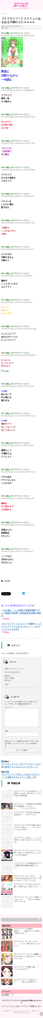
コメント (8, 707)
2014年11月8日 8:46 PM (12, 672)
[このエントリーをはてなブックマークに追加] (23, 593)
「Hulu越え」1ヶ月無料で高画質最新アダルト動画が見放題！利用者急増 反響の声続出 (21, 613)
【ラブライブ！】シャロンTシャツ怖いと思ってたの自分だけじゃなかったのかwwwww (27, 853)
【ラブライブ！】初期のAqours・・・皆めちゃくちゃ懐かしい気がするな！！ (28, 931)
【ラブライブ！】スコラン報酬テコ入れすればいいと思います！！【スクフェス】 (27, 956)
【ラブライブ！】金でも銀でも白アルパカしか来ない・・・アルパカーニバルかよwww (27, 827)
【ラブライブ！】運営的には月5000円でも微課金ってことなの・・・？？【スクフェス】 (28, 806)
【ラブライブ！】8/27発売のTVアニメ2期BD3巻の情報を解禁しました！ (28, 865)
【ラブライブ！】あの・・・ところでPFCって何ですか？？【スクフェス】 (27, 840)
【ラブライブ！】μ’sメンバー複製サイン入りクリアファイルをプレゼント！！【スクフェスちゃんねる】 (21, 626)
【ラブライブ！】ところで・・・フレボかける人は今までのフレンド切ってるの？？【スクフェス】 (27, 878)
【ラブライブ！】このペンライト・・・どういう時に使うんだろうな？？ (27, 943)
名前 (6, 731)
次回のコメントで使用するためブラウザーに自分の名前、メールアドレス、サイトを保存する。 (21, 743)
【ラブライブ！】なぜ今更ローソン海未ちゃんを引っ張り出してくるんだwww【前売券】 (27, 793)
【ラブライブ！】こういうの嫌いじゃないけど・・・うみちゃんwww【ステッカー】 (27, 899)
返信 (6, 684)
